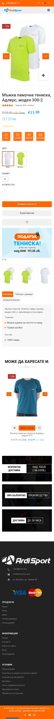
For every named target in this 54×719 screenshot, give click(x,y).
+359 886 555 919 (13, 3)
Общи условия (8, 669)
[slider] (7, 105)
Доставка (6, 681)
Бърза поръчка (27, 213)
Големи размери (9, 619)
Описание (7, 294)
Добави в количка (25, 204)
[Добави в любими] (27, 222)
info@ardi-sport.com (21, 574)
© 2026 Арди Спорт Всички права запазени (21, 708)
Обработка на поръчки (12, 693)
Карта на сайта (9, 646)
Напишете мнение (11, 300)
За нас (5, 638)
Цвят (4, 148)
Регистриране (8, 654)
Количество (8, 185)
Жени (4, 611)
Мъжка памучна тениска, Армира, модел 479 (27, 434)
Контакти (6, 642)
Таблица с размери (24, 294)
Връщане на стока (10, 689)
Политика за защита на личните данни (19, 673)
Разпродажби (8, 623)
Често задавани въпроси (13, 685)
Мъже (4, 607)
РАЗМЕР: (6, 173)
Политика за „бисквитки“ (13, 677)
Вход (4, 650)
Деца (4, 615)
